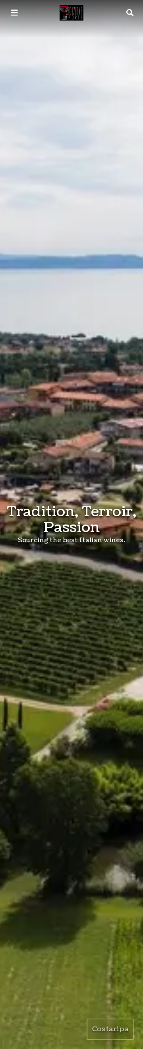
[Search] (130, 12)
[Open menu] (14, 13)
